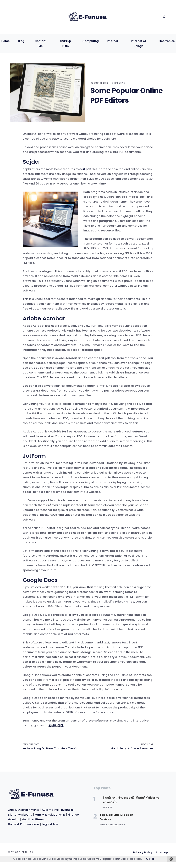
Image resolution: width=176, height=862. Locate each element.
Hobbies (107, 807)
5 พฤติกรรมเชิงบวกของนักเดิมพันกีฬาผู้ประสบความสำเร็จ (131, 800)
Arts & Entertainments (23, 810)
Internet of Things (138, 43)
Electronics (167, 41)
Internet (112, 41)
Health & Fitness (33, 819)
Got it (150, 859)
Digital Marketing (20, 815)
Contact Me (41, 43)
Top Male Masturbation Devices (116, 817)
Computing (90, 41)
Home (5, 41)
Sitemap (162, 852)
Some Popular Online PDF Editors (127, 95)
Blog (21, 41)
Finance (73, 815)
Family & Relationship (50, 815)
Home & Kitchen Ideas (23, 824)
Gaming (13, 819)
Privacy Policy (142, 852)
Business (67, 810)
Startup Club (65, 43)
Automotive (50, 810)
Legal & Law (50, 824)
